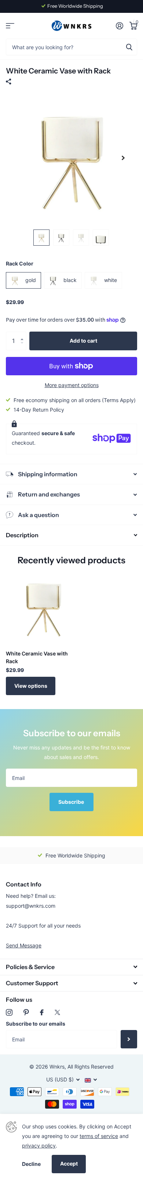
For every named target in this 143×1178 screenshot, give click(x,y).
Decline (31, 1164)
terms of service (99, 1136)
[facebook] (42, 1012)
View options (30, 686)
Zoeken (129, 47)
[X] (57, 1012)
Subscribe (71, 802)
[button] (23, 334)
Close (71, 967)
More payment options (72, 385)
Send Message (23, 945)
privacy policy (39, 1145)
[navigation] (41, 238)
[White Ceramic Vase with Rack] (43, 607)
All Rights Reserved (90, 1066)
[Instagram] (9, 1012)
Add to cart (83, 340)
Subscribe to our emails (35, 1023)
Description (22, 535)
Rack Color (19, 263)
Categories (10, 26)
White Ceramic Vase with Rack (37, 657)
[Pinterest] (26, 1012)
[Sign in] (119, 26)
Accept (69, 1163)
